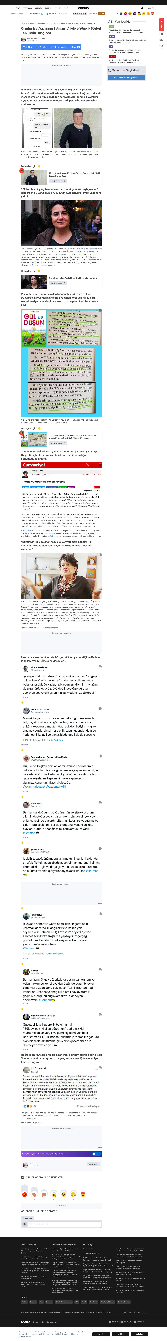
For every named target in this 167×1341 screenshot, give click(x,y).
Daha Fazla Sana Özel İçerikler (125, 78)
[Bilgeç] (125, 13)
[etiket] (21, 170)
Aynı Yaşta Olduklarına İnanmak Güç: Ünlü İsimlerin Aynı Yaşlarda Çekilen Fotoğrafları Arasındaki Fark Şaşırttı (64, 1283)
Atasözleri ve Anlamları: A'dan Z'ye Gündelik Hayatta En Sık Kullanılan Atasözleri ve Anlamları (95, 1284)
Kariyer (76, 1312)
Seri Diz (101, 13)
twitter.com (24, 697)
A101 (76, 1302)
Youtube (49, 1302)
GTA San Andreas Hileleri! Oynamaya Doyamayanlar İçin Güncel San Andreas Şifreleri (129, 1286)
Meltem (36, 38)
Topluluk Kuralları (56, 1312)
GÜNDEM (38, 8)
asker (61, 615)
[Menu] (12, 8)
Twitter (24, 1302)
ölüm (34, 265)
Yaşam (31, 23)
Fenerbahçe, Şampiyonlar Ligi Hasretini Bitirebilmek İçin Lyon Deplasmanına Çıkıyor (126, 31)
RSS (110, 1312)
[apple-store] (114, 1322)
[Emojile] (134, 13)
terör (92, 249)
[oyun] (139, 13)
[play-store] (126, 1322)
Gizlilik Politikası (44, 1312)
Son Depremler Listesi (91, 1253)
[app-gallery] (139, 1322)
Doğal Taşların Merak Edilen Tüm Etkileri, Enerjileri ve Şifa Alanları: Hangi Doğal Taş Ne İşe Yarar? (97, 1272)
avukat (79, 254)
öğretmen (28, 604)
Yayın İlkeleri (98, 1312)
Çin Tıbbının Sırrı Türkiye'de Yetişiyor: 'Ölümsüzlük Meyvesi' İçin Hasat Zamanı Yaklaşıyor (125, 61)
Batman (53, 536)
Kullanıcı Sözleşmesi (86, 1312)
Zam (41, 1302)
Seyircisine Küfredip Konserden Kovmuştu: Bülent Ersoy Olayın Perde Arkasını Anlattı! (65, 1291)
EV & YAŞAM (27, 8)
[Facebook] (130, 1312)
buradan (40, 628)
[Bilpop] (130, 13)
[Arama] (142, 8)
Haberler (24, 23)
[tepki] (24, 1194)
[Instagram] (125, 1312)
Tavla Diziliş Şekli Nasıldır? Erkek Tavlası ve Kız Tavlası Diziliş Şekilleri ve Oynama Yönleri (97, 1289)
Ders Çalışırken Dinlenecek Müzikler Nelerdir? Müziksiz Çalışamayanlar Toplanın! (128, 1269)
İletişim (70, 1312)
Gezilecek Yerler (124, 1302)
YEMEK (58, 8)
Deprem (33, 1302)
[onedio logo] (83, 8)
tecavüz (24, 57)
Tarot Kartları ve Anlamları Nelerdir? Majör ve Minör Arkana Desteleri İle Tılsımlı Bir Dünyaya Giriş (130, 1251)
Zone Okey (92, 14)
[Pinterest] (144, 1312)
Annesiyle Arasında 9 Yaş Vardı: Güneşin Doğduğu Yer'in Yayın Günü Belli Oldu (125, 51)
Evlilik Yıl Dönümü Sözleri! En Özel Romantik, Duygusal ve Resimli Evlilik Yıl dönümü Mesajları (97, 1260)
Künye (106, 1312)
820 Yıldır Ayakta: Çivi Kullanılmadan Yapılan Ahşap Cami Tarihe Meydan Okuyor (33, 1284)
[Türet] (121, 13)
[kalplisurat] (148, 13)
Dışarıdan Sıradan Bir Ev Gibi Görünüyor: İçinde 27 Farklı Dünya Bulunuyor (127, 41)
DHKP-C (80, 249)
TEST (18, 8)
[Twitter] (134, 1312)
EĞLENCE (48, 8)
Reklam (65, 1312)
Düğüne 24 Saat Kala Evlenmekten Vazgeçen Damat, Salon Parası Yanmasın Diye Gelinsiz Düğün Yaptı (66, 1265)
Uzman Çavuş (65, 57)
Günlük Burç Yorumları (64, 1302)
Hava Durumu (88, 1249)
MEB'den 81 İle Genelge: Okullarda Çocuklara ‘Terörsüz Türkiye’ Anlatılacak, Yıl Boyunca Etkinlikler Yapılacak (66, 1257)
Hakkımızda (25, 1312)
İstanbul (70, 251)
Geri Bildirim (34, 1312)
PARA (66, 8)
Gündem (112, 57)
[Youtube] (139, 1312)
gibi (79, 607)
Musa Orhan (76, 57)
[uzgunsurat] (153, 13)
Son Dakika (93, 1302)
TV (111, 47)
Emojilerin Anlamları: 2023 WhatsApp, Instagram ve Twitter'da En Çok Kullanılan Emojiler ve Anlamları (97, 1278)
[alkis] (143, 13)
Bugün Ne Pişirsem (107, 1302)
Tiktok (84, 1302)
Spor (111, 27)
